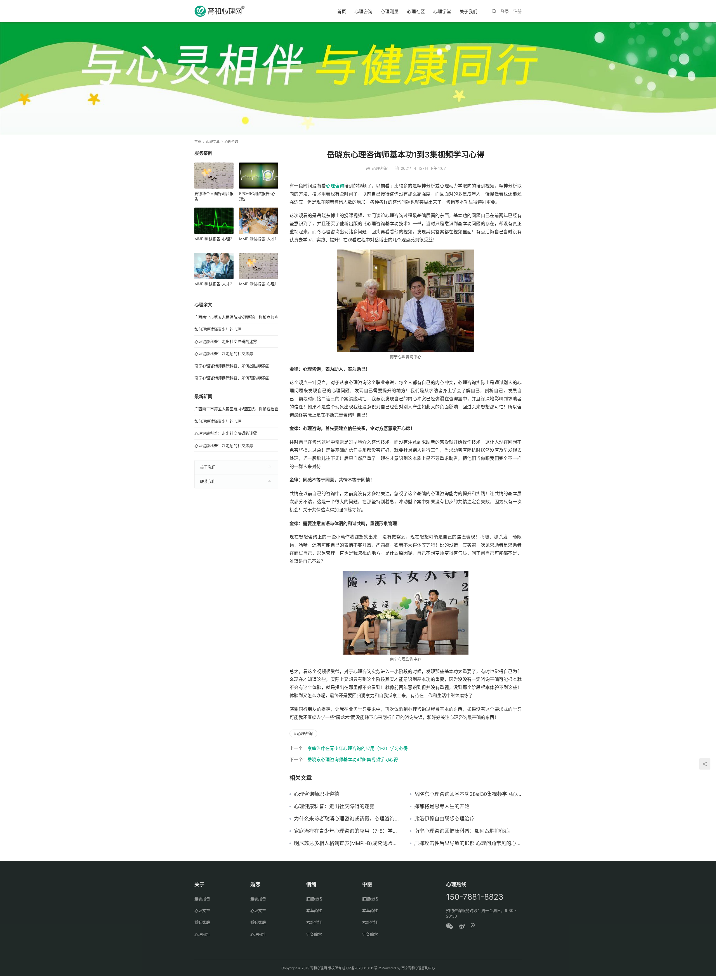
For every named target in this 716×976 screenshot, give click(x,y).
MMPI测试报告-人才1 (258, 238)
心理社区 (416, 11)
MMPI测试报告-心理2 (213, 238)
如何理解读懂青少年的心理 (217, 329)
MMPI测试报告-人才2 (213, 283)
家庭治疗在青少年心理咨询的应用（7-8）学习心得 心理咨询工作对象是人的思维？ (347, 831)
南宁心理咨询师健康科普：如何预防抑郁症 (231, 377)
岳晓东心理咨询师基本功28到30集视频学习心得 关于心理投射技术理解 (468, 794)
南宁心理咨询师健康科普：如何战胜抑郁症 (462, 831)
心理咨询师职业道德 (316, 794)
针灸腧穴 (314, 934)
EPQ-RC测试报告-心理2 (257, 196)
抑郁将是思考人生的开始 (442, 806)
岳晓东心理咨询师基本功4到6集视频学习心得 (352, 759)
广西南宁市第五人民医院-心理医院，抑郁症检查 (236, 317)
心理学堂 (442, 11)
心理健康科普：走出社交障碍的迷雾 (334, 806)
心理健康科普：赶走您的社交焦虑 (223, 353)
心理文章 (202, 910)
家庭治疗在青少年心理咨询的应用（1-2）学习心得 (357, 748)
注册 (517, 11)
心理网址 (202, 934)
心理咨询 (363, 11)
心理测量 (390, 11)
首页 (341, 11)
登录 (505, 11)
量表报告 (202, 898)
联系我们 (208, 481)
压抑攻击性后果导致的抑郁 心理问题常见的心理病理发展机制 (468, 843)
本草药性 (314, 910)
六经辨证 (314, 922)
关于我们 (468, 11)
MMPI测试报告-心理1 (258, 283)
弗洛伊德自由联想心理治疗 (444, 819)
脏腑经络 (314, 898)
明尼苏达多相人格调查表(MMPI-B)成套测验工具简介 (347, 843)
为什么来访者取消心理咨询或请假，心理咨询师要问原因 (347, 819)
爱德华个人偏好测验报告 (214, 196)
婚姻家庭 (202, 922)
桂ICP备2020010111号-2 (361, 968)
